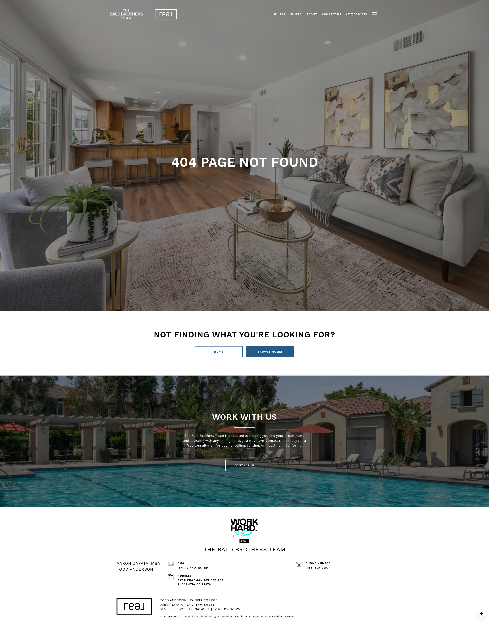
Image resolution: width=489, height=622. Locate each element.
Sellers (279, 14)
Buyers (296, 14)
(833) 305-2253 (317, 567)
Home (218, 351)
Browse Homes (270, 351)
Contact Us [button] (244, 465)
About (312, 14)
